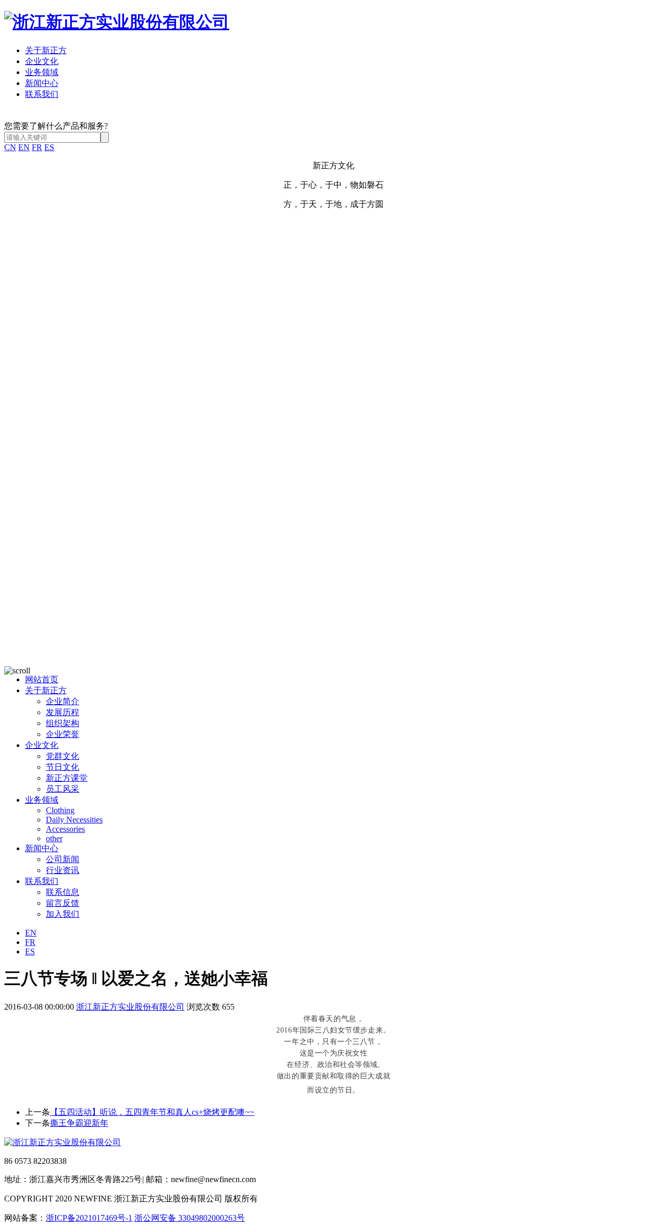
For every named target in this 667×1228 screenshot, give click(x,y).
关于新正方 (46, 50)
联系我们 (41, 94)
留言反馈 (62, 903)
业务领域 (41, 72)
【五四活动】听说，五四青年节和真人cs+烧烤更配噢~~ (152, 1112)
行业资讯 (62, 870)
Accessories (65, 829)
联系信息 (62, 892)
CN (10, 147)
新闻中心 (41, 83)
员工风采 (62, 788)
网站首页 (41, 679)
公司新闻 (62, 859)
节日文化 (62, 767)
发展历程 (62, 712)
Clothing (60, 810)
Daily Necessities (74, 819)
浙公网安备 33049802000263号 (189, 1217)
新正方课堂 (67, 777)
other (54, 838)
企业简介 (62, 701)
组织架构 (62, 723)
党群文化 (62, 756)
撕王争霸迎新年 (79, 1123)
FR (37, 147)
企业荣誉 (62, 734)
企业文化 (41, 61)
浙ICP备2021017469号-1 (89, 1217)
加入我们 (62, 914)
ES (49, 147)
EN (24, 147)
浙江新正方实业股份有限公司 (130, 1006)
